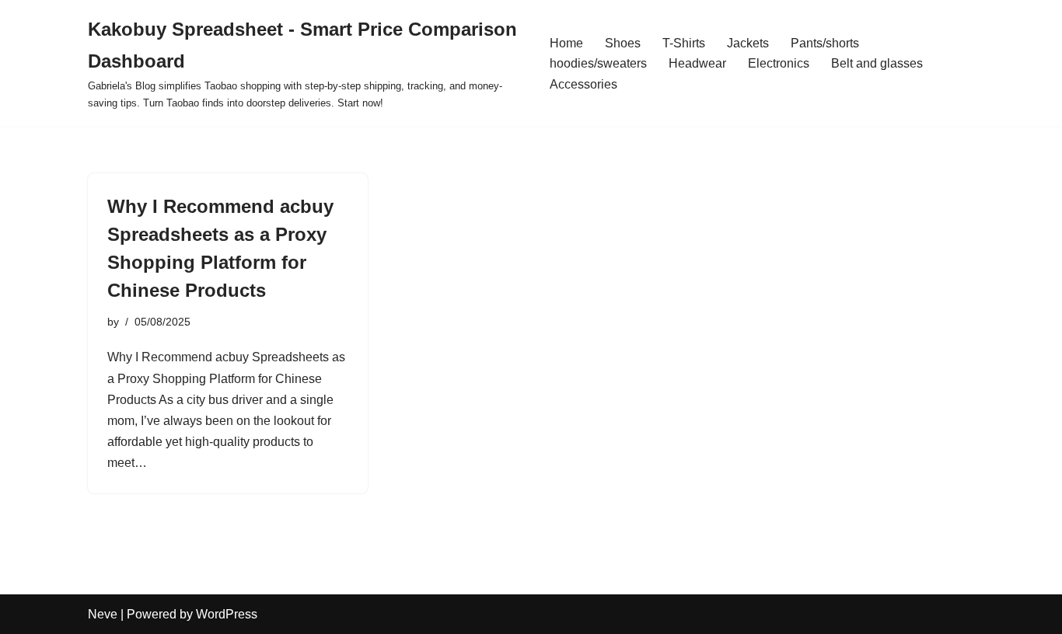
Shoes (623, 43)
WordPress (226, 614)
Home (566, 43)
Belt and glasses (877, 63)
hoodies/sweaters (598, 63)
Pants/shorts (825, 43)
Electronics (778, 63)
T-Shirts (683, 43)
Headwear (697, 63)
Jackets (748, 43)
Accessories (583, 84)
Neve (102, 614)
